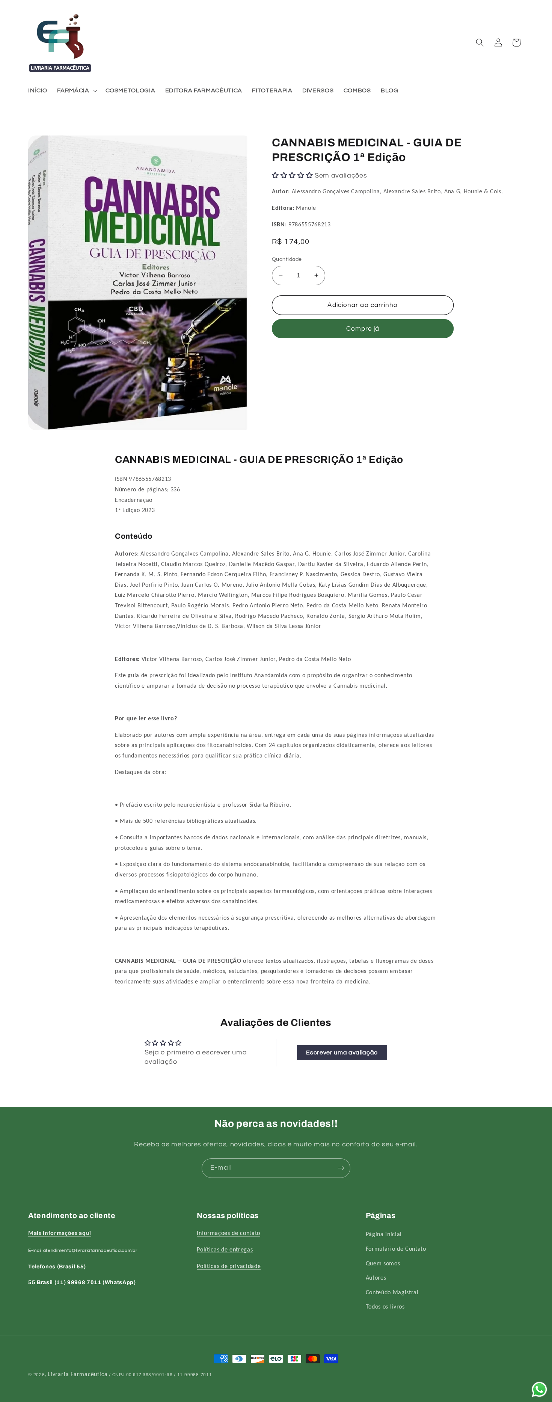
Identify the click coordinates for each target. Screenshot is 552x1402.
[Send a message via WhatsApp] (539, 1389)
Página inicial (384, 1235)
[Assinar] (341, 1168)
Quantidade (287, 259)
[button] (76, 90)
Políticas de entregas (225, 1250)
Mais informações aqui (59, 1234)
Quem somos (383, 1264)
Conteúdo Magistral (392, 1293)
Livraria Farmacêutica (77, 1375)
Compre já (363, 328)
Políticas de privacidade (229, 1266)
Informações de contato (228, 1234)
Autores (376, 1278)
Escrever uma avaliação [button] (342, 1053)
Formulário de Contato (396, 1249)
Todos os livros (385, 1307)
